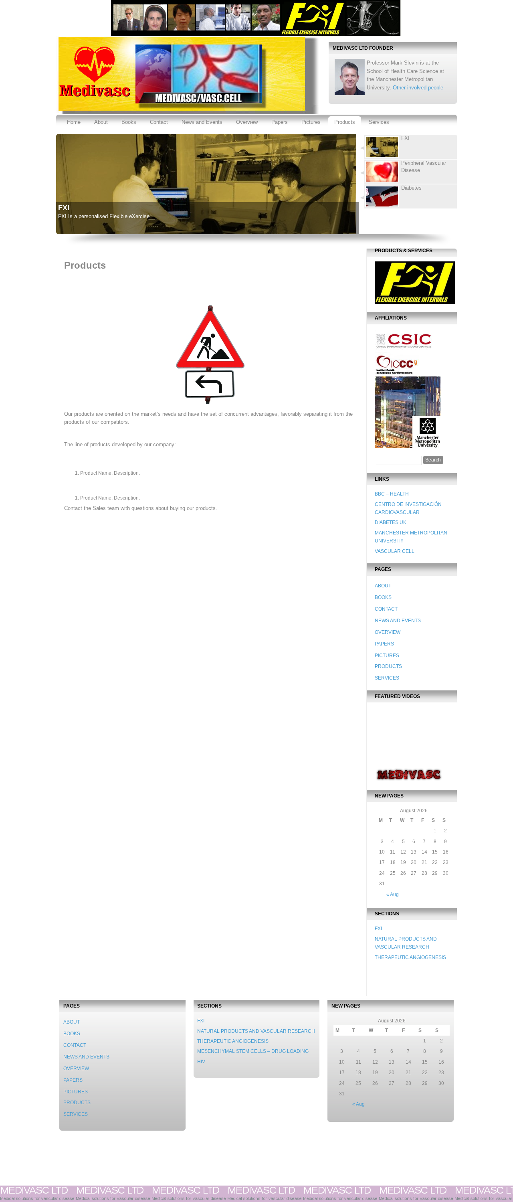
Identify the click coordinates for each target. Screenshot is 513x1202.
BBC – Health (392, 494)
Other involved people (418, 88)
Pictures (311, 122)
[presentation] (410, 147)
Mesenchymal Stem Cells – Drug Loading (253, 1051)
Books (128, 122)
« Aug (392, 894)
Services (379, 122)
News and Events (202, 122)
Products (344, 122)
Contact (159, 122)
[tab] (407, 146)
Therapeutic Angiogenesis (410, 957)
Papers (279, 122)
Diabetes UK (390, 522)
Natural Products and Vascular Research (256, 1031)
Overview (247, 122)
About (101, 122)
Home (74, 122)
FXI (63, 208)
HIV (201, 1061)
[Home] (93, 96)
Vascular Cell (394, 551)
